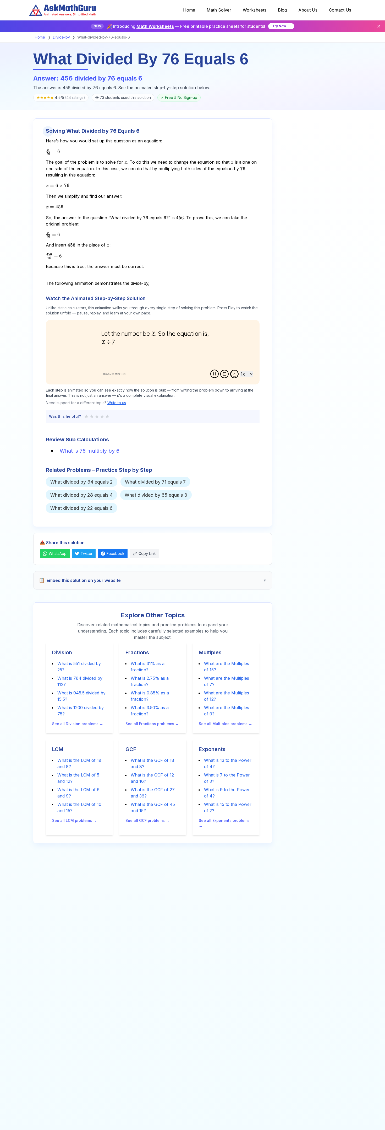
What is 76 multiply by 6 (89, 451)
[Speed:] (234, 374)
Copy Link (147, 553)
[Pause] (214, 373)
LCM (57, 749)
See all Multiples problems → (225, 723)
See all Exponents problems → (224, 823)
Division (62, 652)
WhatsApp (58, 553)
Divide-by (61, 37)
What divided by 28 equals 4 (81, 495)
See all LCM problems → (74, 820)
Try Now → (281, 26)
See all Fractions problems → (152, 723)
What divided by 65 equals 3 (156, 495)
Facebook (115, 553)
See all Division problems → (77, 723)
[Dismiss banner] (379, 26)
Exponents (212, 749)
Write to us (116, 402)
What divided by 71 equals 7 (155, 482)
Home (40, 37)
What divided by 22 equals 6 (81, 508)
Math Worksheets (155, 26)
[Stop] (224, 374)
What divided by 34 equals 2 (81, 482)
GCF (130, 749)
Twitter (86, 553)
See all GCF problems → (147, 820)
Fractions (137, 652)
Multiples (210, 652)
